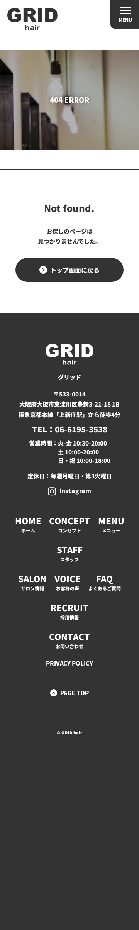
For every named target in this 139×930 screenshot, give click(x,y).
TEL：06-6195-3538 (69, 429)
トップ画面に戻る (75, 269)
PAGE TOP (74, 693)
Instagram (75, 490)
